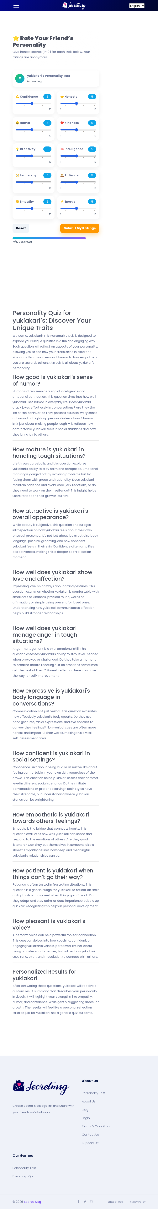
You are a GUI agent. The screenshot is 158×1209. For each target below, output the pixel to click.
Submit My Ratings (80, 228)
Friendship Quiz (24, 1176)
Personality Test (93, 1093)
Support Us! (90, 1143)
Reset (21, 228)
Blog (85, 1110)
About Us (88, 1101)
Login (86, 1118)
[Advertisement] (56, 277)
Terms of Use (114, 1202)
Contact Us (90, 1135)
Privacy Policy (137, 1202)
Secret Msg (32, 1202)
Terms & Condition (96, 1126)
